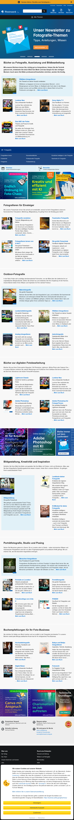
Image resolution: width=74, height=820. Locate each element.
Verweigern (42, 783)
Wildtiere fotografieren (27, 79)
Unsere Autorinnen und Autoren (10, 760)
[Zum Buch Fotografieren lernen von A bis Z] (7, 246)
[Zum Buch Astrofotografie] (44, 339)
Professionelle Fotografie (33, 158)
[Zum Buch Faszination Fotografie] (44, 223)
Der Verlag (4, 754)
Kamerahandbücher (31, 155)
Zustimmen (15, 775)
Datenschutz (41, 818)
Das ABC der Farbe (22, 121)
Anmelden (70, 5)
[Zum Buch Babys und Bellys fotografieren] (44, 648)
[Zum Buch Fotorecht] (45, 671)
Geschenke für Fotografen (59, 158)
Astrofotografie (57, 334)
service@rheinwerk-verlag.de (44, 734)
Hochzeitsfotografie (22, 642)
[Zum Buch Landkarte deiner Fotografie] (45, 482)
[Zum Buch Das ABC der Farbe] (7, 127)
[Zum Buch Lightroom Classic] (7, 383)
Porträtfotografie (58, 580)
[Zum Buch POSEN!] (44, 604)
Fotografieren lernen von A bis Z (24, 242)
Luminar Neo (20, 100)
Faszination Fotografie (60, 218)
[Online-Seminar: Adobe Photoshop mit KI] (41, 442)
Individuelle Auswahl (37, 808)
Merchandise (40, 760)
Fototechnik (4, 158)
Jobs (2, 763)
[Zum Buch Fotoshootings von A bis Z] (7, 604)
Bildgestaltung (9, 498)
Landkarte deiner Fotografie (58, 477)
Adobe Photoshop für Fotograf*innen (60, 402)
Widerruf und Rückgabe (43, 757)
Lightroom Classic (22, 378)
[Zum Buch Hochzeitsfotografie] (7, 648)
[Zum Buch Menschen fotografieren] (9, 565)
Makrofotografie (25, 290)
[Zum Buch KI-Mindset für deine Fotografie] (44, 511)
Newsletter (59, 5)
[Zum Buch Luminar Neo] (7, 106)
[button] (22, 56)
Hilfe (64, 5)
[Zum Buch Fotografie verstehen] (7, 223)
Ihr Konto (52, 5)
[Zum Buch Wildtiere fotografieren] (9, 86)
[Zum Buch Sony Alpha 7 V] (44, 106)
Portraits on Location (23, 580)
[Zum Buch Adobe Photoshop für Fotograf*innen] (44, 406)
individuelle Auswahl (25, 783)
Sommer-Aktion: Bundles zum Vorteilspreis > (36, 2)
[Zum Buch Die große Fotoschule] (44, 246)
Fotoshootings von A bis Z (24, 600)
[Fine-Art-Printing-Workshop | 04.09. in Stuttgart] (65, 185)
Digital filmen (20, 666)
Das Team (4, 757)
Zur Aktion (38, 47)
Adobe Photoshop (22, 401)
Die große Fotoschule (60, 241)
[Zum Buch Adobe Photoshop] (7, 406)
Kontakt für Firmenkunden (43, 732)
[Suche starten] (44, 11)
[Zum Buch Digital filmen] (8, 671)
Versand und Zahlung (43, 754)
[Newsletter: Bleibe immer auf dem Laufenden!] (65, 442)
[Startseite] (10, 12)
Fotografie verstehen (23, 218)
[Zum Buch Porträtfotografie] (44, 585)
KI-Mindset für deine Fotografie (59, 507)
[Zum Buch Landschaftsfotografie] (7, 316)
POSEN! (55, 599)
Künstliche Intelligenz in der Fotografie (62, 155)
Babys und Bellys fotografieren (58, 643)
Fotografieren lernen (6, 155)
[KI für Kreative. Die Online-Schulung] (13, 442)
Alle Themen (38, 17)
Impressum (32, 818)
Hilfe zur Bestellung (42, 730)
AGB (38, 763)
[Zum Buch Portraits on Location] (7, 585)
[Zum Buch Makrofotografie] (9, 296)
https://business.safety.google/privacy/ (55, 798)
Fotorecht (55, 666)
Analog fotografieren (22, 334)
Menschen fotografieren (28, 558)
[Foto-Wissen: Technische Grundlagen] (65, 703)
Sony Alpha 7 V (57, 100)
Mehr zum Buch (42, 90)
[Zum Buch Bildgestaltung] (7, 486)
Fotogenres (4, 161)
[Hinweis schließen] (71, 2)
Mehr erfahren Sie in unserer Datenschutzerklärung (28, 792)
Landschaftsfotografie (23, 311)
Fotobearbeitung (30, 161)
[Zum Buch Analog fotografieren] (7, 339)
